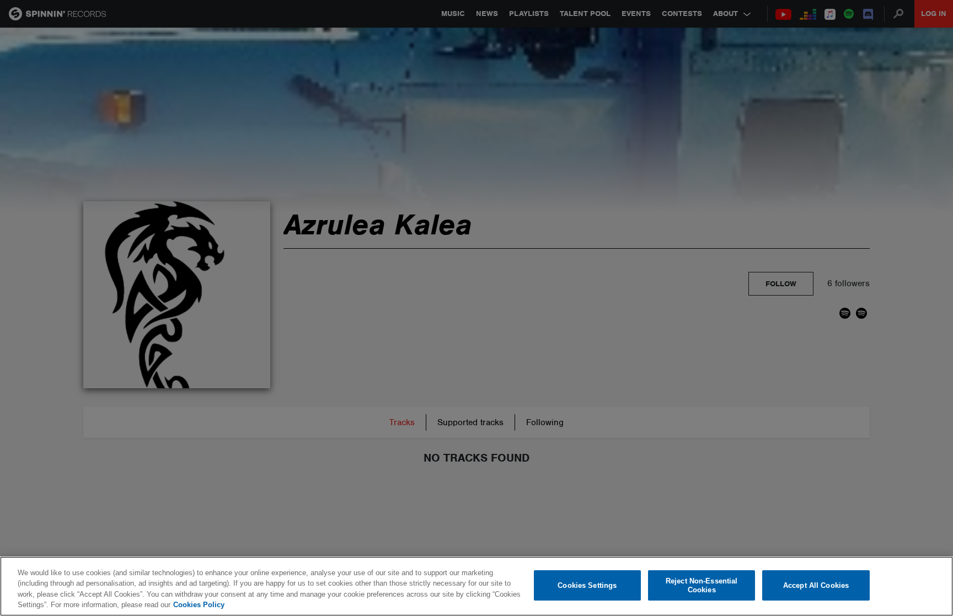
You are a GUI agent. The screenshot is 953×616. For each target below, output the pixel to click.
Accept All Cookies (816, 585)
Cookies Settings (587, 585)
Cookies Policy (198, 605)
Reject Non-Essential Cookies (702, 585)
